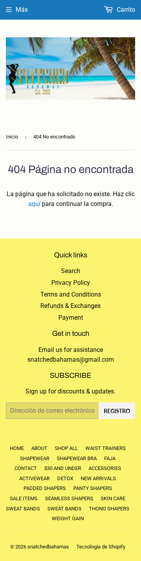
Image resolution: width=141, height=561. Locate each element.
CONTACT (25, 468)
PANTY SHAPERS (92, 488)
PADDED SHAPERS (45, 488)
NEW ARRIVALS (98, 478)
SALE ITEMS (24, 498)
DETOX (65, 478)
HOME (17, 448)
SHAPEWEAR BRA (77, 458)
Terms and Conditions (70, 294)
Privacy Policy (70, 282)
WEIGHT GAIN (68, 518)
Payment (70, 317)
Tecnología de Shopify (100, 547)
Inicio (12, 137)
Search (70, 271)
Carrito (125, 9)
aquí (34, 204)
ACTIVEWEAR (34, 478)
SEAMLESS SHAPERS (69, 498)
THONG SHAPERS (109, 509)
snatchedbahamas (48, 547)
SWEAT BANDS (23, 509)
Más (22, 9)
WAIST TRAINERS (105, 448)
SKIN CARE (113, 498)
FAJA (110, 458)
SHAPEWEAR (34, 458)
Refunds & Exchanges (70, 306)
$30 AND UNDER (62, 468)
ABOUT (39, 448)
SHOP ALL (66, 448)
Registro (117, 411)
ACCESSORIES (105, 468)
